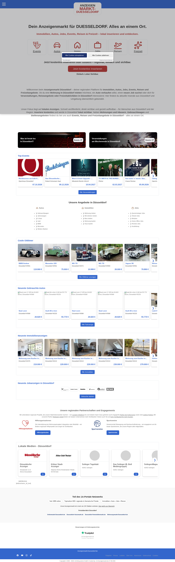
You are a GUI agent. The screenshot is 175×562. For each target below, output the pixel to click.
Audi (39, 221)
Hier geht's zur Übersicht (106, 506)
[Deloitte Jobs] (83, 389)
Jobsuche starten (87, 396)
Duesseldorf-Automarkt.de (75, 514)
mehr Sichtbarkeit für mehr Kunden (121, 417)
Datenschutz (147, 555)
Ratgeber (109, 555)
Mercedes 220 (51, 263)
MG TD (75, 263)
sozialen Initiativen (78, 415)
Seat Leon (23, 311)
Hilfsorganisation (43, 432)
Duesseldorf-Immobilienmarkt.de (95, 514)
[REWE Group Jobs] (110, 389)
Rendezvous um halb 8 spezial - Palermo (28, 179)
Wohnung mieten (90, 213)
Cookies (155, 555)
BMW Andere (24, 263)
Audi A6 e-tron (51, 311)
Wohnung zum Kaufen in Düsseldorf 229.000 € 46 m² (83, 358)
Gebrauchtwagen (43, 213)
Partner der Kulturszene (127, 415)
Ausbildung (135, 226)
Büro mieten (88, 218)
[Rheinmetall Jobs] (92, 389)
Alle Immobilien (87, 372)
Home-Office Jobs (137, 221)
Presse (115, 555)
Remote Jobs (136, 224)
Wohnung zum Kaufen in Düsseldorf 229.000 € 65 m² (56, 358)
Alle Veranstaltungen (87, 192)
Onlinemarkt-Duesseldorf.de (56, 514)
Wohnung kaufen (90, 221)
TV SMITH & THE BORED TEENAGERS (108, 179)
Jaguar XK (129, 263)
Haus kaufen (89, 224)
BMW (39, 224)
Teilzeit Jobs (136, 216)
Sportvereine (112, 432)
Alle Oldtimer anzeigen (87, 277)
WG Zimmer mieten (91, 216)
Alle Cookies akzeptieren (74, 55)
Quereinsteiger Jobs (138, 213)
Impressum (137, 555)
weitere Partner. (148, 415)
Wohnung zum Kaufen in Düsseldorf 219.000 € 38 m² (30, 358)
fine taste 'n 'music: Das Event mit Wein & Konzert (135, 179)
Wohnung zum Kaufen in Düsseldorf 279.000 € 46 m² (136, 358)
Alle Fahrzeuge (87, 324)
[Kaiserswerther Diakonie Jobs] (64, 389)
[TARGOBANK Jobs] (74, 389)
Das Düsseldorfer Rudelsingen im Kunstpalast (52, 179)
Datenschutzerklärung (106, 60)
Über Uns (129, 555)
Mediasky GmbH (58, 417)
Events (77, 140)
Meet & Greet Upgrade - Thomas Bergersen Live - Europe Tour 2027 (82, 179)
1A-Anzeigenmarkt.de (87, 536)
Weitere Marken (43, 229)
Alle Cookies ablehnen (100, 55)
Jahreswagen (42, 216)
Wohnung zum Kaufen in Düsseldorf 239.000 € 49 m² (110, 358)
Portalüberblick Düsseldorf (87, 510)
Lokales (122, 555)
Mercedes (41, 226)
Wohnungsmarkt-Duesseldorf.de (117, 514)
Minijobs (134, 218)
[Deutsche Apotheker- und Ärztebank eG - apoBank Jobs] (101, 389)
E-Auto (40, 218)
